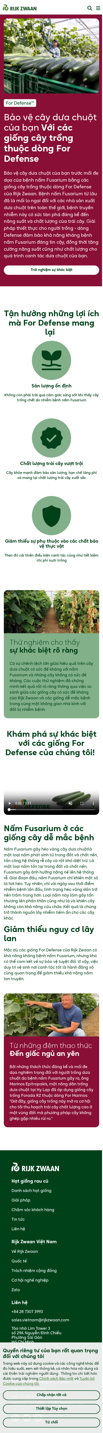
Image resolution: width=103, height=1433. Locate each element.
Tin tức (18, 1219)
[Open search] (89, 8)
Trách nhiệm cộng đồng (34, 1271)
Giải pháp (20, 1200)
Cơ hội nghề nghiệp (30, 1280)
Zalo (15, 1290)
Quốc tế (19, 1261)
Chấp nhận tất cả (51, 1395)
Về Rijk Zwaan (24, 1252)
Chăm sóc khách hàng (32, 1210)
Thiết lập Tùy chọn (51, 1408)
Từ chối (51, 1422)
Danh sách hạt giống (31, 1191)
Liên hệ (18, 1229)
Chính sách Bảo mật (56, 1379)
